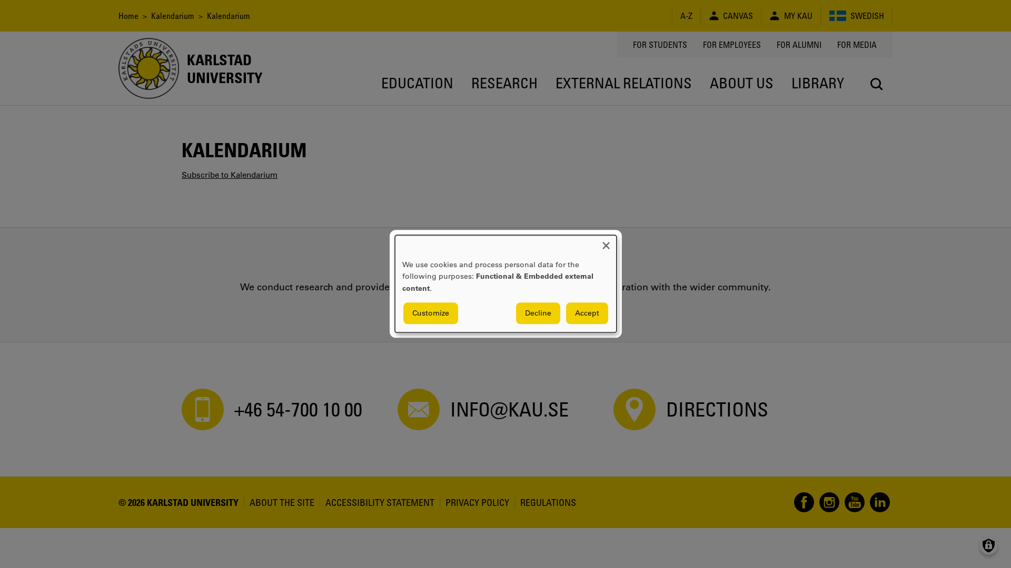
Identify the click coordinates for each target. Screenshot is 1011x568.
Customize (430, 313)
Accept (587, 313)
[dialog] (506, 283)
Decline (538, 313)
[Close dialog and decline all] (606, 241)
